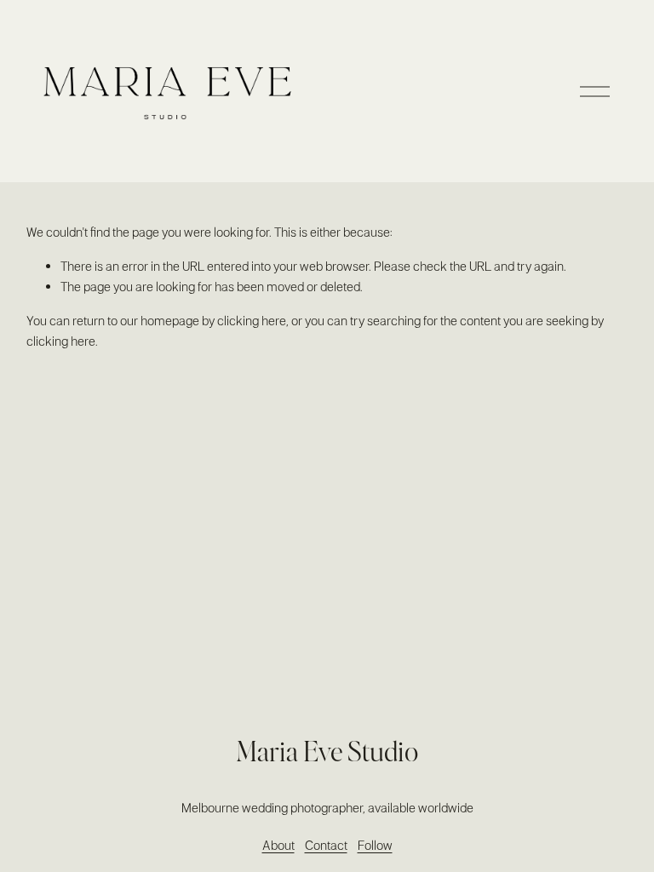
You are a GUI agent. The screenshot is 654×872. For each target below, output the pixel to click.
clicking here (251, 321)
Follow (375, 845)
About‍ (278, 845)
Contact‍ (326, 845)
